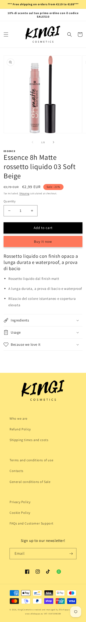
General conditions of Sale (30, 482)
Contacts (16, 471)
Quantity (10, 201)
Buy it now (43, 241)
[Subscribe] (71, 553)
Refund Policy (20, 429)
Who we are (18, 418)
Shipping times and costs (29, 440)
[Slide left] (32, 142)
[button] (6, 34)
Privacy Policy (20, 502)
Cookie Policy (20, 512)
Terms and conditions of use (31, 460)
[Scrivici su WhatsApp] (59, 571)
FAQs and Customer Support (32, 523)
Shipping (24, 193)
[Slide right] (53, 142)
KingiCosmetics (25, 609)
